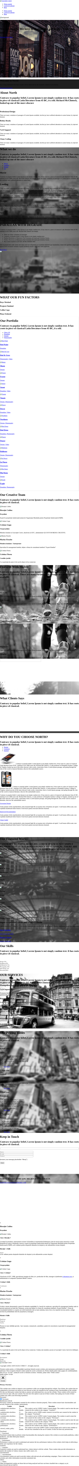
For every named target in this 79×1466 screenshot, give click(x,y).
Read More (9, 37)
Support (6, 750)
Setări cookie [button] (4, 1374)
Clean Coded (4, 820)
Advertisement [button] (4, 1452)
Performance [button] (4, 1438)
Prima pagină (8, 4)
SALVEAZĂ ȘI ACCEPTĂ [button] (9, 1465)
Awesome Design (5, 803)
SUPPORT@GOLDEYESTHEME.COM (13, 1182)
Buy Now (7, 1066)
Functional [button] (3, 1431)
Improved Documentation (8, 812)
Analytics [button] (3, 1445)
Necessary (5, 1399)
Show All (7, 332)
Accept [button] (10, 1374)
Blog (5, 7)
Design (6, 747)
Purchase (3, 37)
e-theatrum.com (67, 1276)
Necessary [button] (3, 1397)
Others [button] (2, 1460)
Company (7, 749)
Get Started (8, 88)
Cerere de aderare (9, 6)
